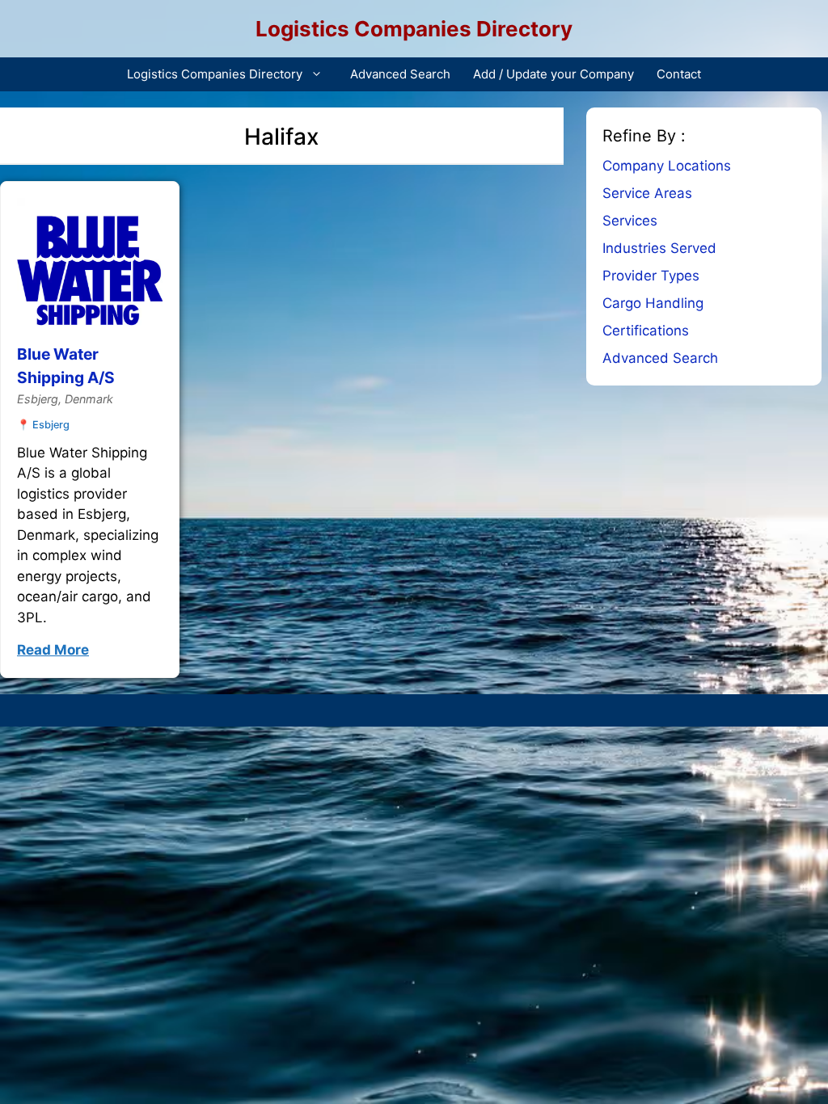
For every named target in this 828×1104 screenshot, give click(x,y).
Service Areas (647, 193)
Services (629, 221)
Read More (53, 650)
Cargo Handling (652, 303)
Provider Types (650, 276)
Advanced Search (400, 74)
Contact (679, 74)
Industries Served (659, 248)
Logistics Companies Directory (414, 28)
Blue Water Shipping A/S (66, 365)
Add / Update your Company (553, 74)
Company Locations (666, 166)
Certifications (645, 330)
